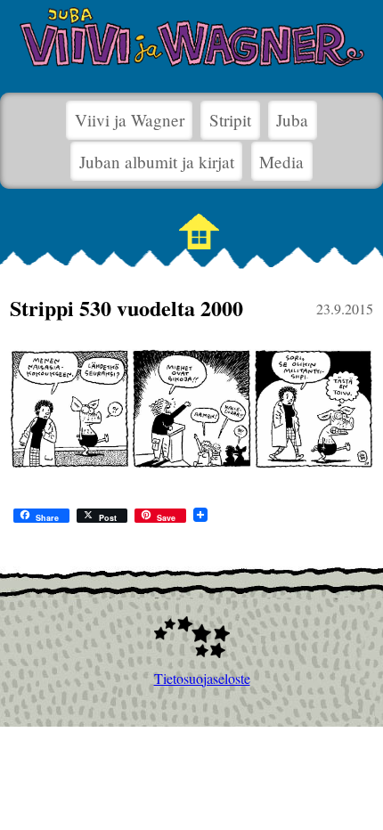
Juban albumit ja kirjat (156, 162)
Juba (292, 120)
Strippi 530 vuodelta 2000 (126, 307)
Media (281, 162)
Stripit (230, 120)
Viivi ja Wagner (129, 120)
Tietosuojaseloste (192, 678)
